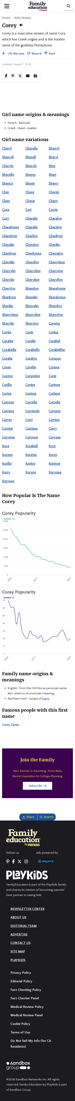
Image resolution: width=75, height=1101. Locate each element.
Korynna (55, 472)
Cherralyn (56, 253)
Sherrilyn (55, 306)
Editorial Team (23, 926)
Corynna (8, 437)
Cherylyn (8, 288)
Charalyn (55, 218)
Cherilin (54, 245)
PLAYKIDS (17, 960)
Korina (30, 464)
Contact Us (20, 943)
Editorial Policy (21, 981)
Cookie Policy (20, 1024)
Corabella (9, 350)
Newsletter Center (27, 909)
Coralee (7, 341)
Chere (29, 192)
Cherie (30, 201)
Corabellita (57, 350)
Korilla (7, 464)
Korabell (31, 446)
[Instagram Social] (26, 861)
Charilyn (31, 236)
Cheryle (7, 166)
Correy (7, 420)
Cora (5, 210)
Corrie (53, 210)
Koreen (7, 455)
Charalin (31, 218)
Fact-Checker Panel (24, 998)
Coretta (54, 323)
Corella (30, 367)
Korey (53, 455)
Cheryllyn (56, 280)
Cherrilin (8, 262)
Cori (28, 210)
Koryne (30, 472)
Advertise (19, 934)
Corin (29, 332)
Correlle (54, 402)
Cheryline (32, 280)
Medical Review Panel (26, 1015)
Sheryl (53, 157)
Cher (5, 192)
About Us (18, 917)
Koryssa (8, 481)
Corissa (30, 393)
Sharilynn (9, 297)
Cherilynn (9, 253)
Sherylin (8, 323)
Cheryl (7, 148)
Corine (30, 385)
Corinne (54, 385)
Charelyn (55, 227)
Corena (54, 367)
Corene (7, 376)
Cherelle (31, 148)
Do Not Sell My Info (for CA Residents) (30, 1043)
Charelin (31, 227)
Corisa (6, 393)
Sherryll (8, 157)
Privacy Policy (20, 973)
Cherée (54, 192)
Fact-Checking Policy (25, 990)
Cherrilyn (32, 262)
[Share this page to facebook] (6, 76)
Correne (55, 411)
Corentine (32, 376)
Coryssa (55, 437)
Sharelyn (32, 288)
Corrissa (31, 428)
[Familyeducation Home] (23, 837)
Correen (8, 402)
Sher (52, 166)
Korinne (54, 464)
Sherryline (32, 315)
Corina (53, 332)
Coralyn (31, 358)
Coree (6, 367)
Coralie (30, 341)
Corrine (7, 428)
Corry (53, 428)
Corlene (54, 393)
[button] (21, 25)
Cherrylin (9, 271)
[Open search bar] (68, 6)
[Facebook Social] (13, 861)
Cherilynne (33, 253)
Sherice (7, 183)
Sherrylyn (56, 315)
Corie (52, 376)
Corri (29, 420)
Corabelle (32, 350)
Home (6, 18)
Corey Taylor (10, 724)
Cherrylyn (56, 271)
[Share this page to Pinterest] (13, 76)
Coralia (7, 358)
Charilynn (56, 236)
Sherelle (8, 175)
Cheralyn (32, 245)
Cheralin (8, 245)
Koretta (31, 455)
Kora (5, 446)
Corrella (31, 402)
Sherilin (7, 306)
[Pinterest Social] (7, 861)
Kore (52, 446)
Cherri (53, 201)
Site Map (17, 951)
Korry (6, 472)
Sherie (30, 183)
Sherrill (30, 157)
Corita (6, 332)
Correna (8, 411)
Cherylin (8, 280)
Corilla (7, 385)
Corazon (55, 358)
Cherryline (33, 271)
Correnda (32, 411)
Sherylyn (32, 323)
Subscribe (36, 785)
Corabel (54, 341)
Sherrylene (10, 315)
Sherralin (32, 306)
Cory (5, 218)
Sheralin (31, 297)
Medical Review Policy (27, 1007)
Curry (46, 698)
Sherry (53, 183)
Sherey (30, 175)
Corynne (31, 437)
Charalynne (10, 227)
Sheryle (31, 166)
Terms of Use (20, 1032)
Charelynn (9, 236)
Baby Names (22, 18)
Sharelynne (57, 288)
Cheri (6, 201)
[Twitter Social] (19, 861)
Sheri (52, 175)
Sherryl (54, 148)
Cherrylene (57, 262)
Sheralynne (57, 297)
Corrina (54, 420)
